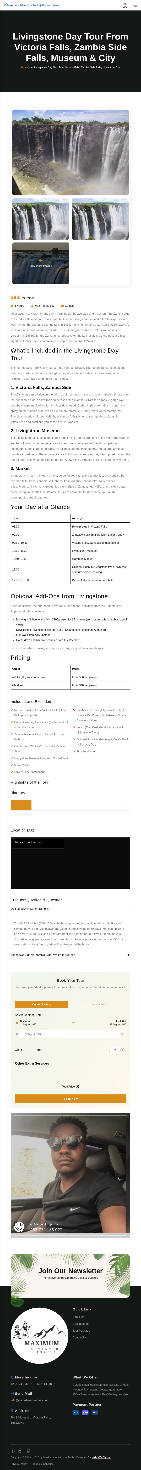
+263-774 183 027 (45, 1229)
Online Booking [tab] (41, 1004)
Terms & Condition (43, 1463)
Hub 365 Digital (101, 1457)
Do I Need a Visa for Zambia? (30, 908)
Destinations (81, 1323)
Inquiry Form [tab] (99, 1004)
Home (24, 67)
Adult (28, 1050)
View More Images (40, 265)
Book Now (70, 1098)
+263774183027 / (22, 1384)
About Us (78, 1316)
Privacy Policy (19, 1463)
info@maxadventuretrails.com (30, 1400)
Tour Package (81, 1330)
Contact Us (80, 1337)
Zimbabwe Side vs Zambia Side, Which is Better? (43, 955)
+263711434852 (44, 1384)
